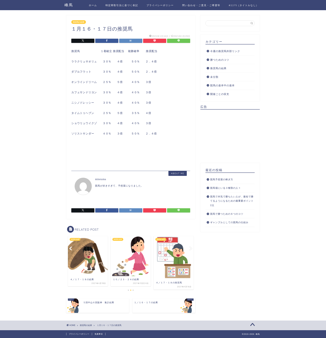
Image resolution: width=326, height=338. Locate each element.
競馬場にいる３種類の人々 (225, 188)
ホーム (93, 5)
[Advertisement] (230, 136)
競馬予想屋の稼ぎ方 (221, 179)
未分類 (214, 76)
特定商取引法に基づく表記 (121, 5)
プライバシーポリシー (160, 5)
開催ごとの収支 (219, 94)
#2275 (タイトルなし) (243, 5)
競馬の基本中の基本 (222, 85)
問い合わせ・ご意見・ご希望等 (201, 5)
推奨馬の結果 (78, 22)
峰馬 (69, 5)
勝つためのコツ (219, 59)
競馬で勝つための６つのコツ (226, 214)
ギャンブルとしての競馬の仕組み (229, 222)
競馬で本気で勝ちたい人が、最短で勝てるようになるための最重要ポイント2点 (231, 201)
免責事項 (99, 334)
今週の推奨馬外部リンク (225, 51)
